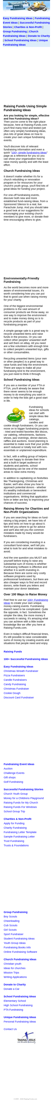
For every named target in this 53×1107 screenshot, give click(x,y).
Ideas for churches (14, 968)
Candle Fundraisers (15, 679)
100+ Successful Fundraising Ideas (26, 659)
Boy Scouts (10, 916)
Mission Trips (11, 972)
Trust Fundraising (14, 841)
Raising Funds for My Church (21, 802)
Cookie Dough (12, 693)
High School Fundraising (18, 1005)
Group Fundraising (15, 31)
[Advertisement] (26, 74)
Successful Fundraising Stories (23, 789)
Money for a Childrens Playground (24, 798)
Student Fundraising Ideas (19, 938)
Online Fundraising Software (20, 951)
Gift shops (10, 777)
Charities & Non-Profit (28, 27)
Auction (8, 768)
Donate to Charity (39, 35)
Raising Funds (13, 651)
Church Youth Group (16, 793)
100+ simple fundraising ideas (29, 152)
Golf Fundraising (13, 781)
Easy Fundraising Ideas (18, 18)
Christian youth (12, 963)
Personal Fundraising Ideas (20, 1021)
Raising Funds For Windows (20, 807)
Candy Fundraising (15, 684)
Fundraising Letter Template (20, 832)
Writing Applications (15, 977)
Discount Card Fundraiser (19, 697)
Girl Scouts (10, 929)
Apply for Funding (14, 823)
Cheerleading (11, 920)
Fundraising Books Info (17, 947)
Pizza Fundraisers (14, 675)
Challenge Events (14, 773)
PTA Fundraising (13, 1009)
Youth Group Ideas (15, 943)
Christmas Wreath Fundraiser (21, 671)
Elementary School (15, 1000)
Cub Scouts (10, 925)
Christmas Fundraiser (16, 688)
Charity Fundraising (15, 827)
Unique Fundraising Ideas (20, 1017)
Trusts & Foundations (16, 845)
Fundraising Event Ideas (19, 764)
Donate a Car (11, 988)
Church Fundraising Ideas (20, 959)
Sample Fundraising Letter (19, 836)
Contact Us (10, 1029)
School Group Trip (14, 811)
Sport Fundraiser (13, 934)
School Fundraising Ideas (20, 40)
